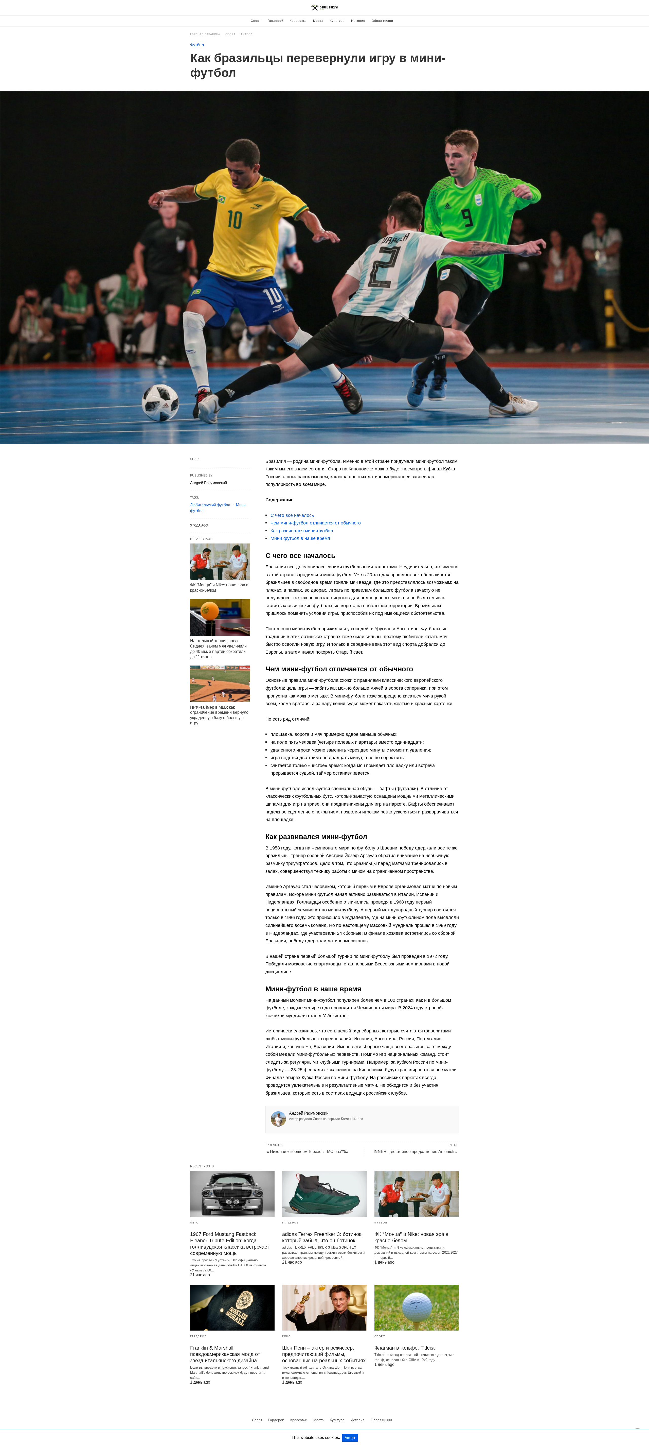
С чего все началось (292, 515)
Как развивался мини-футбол (302, 530)
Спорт (256, 21)
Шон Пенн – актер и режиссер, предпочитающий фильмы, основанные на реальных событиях (324, 1354)
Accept (350, 1438)
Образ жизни (382, 21)
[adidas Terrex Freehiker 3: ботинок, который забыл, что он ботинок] (324, 1194)
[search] (456, 8)
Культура (337, 21)
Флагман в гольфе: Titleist (404, 1348)
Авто (194, 1222)
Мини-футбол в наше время (300, 538)
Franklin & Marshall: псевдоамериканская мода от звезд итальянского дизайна (225, 1354)
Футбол (247, 34)
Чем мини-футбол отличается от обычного (316, 522)
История (358, 21)
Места (318, 21)
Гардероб (275, 21)
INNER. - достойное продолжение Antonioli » (416, 1151)
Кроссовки (298, 21)
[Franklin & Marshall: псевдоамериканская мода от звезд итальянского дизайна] (232, 1308)
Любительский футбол (210, 505)
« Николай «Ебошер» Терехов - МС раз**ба (307, 1151)
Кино (286, 1336)
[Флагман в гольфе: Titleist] (416, 1308)
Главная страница (205, 34)
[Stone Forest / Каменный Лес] (325, 7)
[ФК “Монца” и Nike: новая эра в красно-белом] (220, 561)
